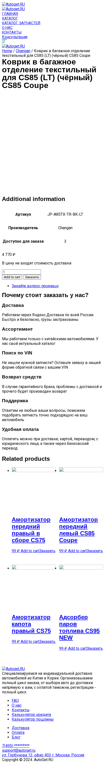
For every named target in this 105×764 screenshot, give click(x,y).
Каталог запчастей (21, 23)
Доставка (20, 728)
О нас (7, 27)
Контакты (11, 32)
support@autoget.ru (18, 750)
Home (7, 51)
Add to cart (12, 277)
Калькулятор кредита (31, 714)
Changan (23, 51)
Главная (10, 14)
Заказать (32, 277)
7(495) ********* (16, 745)
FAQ (15, 700)
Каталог (10, 18)
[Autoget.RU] (13, 4)
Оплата (18, 732)
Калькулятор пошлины (33, 719)
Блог (16, 737)
